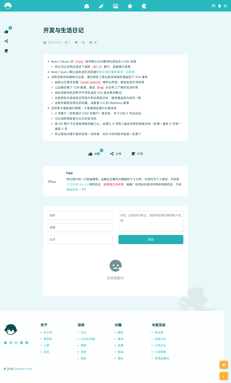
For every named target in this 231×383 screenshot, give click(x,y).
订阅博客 (160, 352)
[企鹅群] (220, 6)
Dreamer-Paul (23, 369)
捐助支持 (72, 189)
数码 (120, 352)
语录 (83, 352)
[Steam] (27, 342)
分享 (118, 154)
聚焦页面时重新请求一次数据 (115, 72)
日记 (83, 332)
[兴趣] (144, 5)
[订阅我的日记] (225, 6)
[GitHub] (214, 6)
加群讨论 (160, 339)
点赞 (97, 153)
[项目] (130, 5)
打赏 (140, 154)
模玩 (120, 358)
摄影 (120, 332)
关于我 (47, 332)
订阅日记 (160, 345)
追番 (120, 345)
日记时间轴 (88, 339)
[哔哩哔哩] (16, 342)
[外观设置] (223, 365)
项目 (46, 352)
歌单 (120, 339)
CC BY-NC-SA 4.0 (77, 184)
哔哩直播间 (162, 358)
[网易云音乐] (21, 342)
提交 (151, 239)
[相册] (115, 5)
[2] (6, 31)
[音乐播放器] (223, 376)
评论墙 (159, 332)
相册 (83, 358)
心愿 (46, 345)
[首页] (8, 5)
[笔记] (101, 5)
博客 (83, 345)
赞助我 (47, 339)
